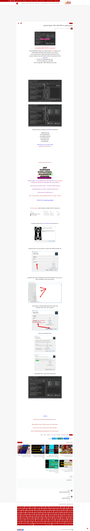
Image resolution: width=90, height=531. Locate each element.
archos (56, 515)
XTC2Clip (32, 513)
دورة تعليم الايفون (21, 520)
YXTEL (23, 513)
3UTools (71, 507)
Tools (45, 434)
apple (60, 515)
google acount (33, 515)
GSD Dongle (61, 509)
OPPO (43, 511)
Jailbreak (32, 509)
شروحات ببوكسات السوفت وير (51, 522)
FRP (65, 509)
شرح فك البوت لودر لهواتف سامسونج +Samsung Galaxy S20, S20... (53, 456)
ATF (62, 507)
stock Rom (70, 520)
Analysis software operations (55, 507)
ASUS (67, 507)
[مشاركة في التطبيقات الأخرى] (50, 438)
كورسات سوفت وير (24, 3)
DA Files (32, 507)
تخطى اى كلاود (31, 3)
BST (47, 507)
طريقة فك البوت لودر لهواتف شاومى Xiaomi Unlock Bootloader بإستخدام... (52, 471)
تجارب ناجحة (39, 520)
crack (52, 434)
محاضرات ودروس (48, 524)
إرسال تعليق (69, 480)
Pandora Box (29, 511)
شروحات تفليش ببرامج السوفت (39, 522)
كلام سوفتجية (25, 522)
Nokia (48, 511)
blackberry (51, 515)
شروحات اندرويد (52, 3)
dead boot (39, 515)
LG (28, 509)
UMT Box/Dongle (52, 513)
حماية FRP (58, 3)
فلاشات (30, 522)
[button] (66, 438)
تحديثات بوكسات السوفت (30, 520)
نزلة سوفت (31, 524)
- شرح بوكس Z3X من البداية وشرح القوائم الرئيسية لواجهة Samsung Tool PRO (45, 431)
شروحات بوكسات (45, 3)
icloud (28, 515)
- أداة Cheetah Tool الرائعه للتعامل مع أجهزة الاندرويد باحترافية (45, 419)
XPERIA (36, 513)
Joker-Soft (62, 529)
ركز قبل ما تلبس (61, 522)
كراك (54, 434)
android (71, 515)
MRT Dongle (20, 509)
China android (38, 507)
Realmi (24, 511)
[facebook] (12, 1)
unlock (42, 434)
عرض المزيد (20, 442)
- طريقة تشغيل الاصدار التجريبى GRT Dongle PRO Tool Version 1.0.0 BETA (45, 424)
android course (65, 515)
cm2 (47, 515)
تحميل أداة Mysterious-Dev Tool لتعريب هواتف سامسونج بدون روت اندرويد (43, 195)
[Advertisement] (45, 13)
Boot (44, 507)
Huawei (37, 509)
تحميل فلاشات (36, 3)
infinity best (24, 515)
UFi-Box (58, 513)
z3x (61, 520)
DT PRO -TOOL (21, 507)
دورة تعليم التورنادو (69, 522)
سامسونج (58, 434)
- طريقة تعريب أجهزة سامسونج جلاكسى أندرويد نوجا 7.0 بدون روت (45, 427)
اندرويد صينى (63, 434)
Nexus (52, 511)
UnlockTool (46, 513)
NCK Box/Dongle (58, 511)
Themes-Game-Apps (68, 513)
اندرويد (71, 23)
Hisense (41, 509)
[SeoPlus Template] (72, 529)
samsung (48, 434)
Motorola (64, 511)
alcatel (19, 513)
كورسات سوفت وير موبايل (68, 524)
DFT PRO (27, 507)
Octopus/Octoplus (37, 511)
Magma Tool (70, 511)
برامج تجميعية (45, 520)
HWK (52, 509)
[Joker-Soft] (67, 3)
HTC (56, 509)
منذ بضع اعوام (70, 454)
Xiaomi (27, 513)
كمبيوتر (19, 522)
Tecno (19, 511)
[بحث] (17, 3)
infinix (19, 515)
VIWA (41, 513)
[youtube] (14, 1)
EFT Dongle (70, 509)
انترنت (58, 520)
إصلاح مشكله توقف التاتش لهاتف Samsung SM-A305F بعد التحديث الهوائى (39, 456)
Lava (25, 509)
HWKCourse (47, 509)
